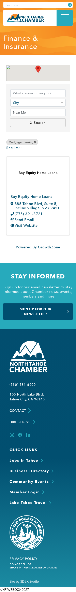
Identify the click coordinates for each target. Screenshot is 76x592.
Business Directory (29, 471)
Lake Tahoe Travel (28, 502)
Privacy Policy (23, 559)
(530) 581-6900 (23, 385)
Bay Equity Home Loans (31, 196)
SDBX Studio (29, 581)
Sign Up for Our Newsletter (35, 311)
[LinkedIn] (28, 434)
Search (40, 123)
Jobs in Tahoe (24, 460)
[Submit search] (70, 5)
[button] (38, 69)
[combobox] (38, 102)
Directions (20, 422)
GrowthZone (49, 247)
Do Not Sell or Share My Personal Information (33, 566)
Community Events (29, 481)
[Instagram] (12, 434)
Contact (18, 411)
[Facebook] (20, 434)
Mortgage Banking (21, 142)
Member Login (25, 492)
